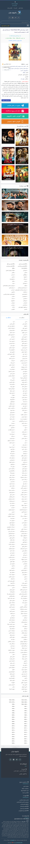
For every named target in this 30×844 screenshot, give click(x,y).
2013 (25, 730)
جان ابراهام (12, 404)
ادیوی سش (24, 337)
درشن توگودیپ (11, 430)
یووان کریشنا (11, 689)
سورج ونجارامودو (23, 510)
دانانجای (12, 427)
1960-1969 (24, 702)
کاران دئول (12, 657)
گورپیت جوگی (24, 682)
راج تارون (12, 449)
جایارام (25, 412)
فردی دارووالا (24, 559)
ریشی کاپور (12, 479)
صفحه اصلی (21, 8)
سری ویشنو (12, 501)
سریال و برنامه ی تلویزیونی (21, 290)
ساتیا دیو (12, 482)
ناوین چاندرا (24, 583)
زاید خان (25, 482)
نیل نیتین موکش (23, 590)
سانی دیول (12, 494)
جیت (13, 421)
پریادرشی (12, 646)
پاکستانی (25, 305)
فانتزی (13, 292)
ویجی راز (12, 609)
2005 (25, 721)
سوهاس (25, 525)
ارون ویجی (24, 348)
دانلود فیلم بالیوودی (23, 825)
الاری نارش (24, 356)
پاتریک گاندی (11, 633)
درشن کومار (24, 432)
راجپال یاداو (12, 458)
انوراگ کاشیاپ (24, 369)
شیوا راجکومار (11, 548)
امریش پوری (24, 363)
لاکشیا (13, 566)
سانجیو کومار (11, 492)
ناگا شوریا (12, 583)
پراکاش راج (12, 644)
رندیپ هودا (24, 473)
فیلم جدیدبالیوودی (25, 836)
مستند (13, 298)
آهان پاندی (12, 324)
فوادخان (25, 564)
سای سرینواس (11, 499)
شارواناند (25, 538)
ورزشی (12, 303)
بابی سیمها (12, 391)
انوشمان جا (12, 369)
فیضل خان (12, 564)
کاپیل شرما (12, 665)
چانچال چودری (24, 652)
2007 (25, 724)
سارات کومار (12, 484)
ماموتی (12, 568)
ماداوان (25, 568)
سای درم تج (24, 499)
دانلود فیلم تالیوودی (9, 825)
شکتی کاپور (24, 546)
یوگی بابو (25, 691)
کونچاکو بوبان (11, 672)
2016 (13, 732)
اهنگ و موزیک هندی (10, 270)
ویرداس (12, 615)
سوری (13, 512)
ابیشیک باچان (24, 330)
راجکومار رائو (24, 460)
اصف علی (25, 354)
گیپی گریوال (24, 687)
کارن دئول (12, 663)
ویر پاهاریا (12, 613)
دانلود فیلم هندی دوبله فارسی (13, 830)
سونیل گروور (11, 523)
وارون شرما (24, 603)
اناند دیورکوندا (24, 367)
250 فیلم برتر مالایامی (22, 266)
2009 (25, 726)
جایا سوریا (12, 410)
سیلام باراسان (24, 533)
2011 (25, 728)
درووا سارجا (12, 434)
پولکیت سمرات (24, 650)
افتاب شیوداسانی (10, 354)
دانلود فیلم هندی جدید (13, 829)
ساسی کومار (24, 486)
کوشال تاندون (11, 667)
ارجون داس (12, 339)
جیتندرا (12, 423)
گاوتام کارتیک (11, 678)
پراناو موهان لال (23, 644)
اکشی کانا (12, 380)
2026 (13, 743)
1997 (25, 713)
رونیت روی (12, 475)
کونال (13, 669)
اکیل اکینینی (11, 382)
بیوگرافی (25, 275)
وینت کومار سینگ (10, 624)
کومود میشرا (24, 669)
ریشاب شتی (24, 479)
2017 (25, 734)
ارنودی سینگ (24, 345)
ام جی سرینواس (23, 360)
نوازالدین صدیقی (11, 585)
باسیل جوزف (11, 393)
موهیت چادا (11, 574)
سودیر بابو (25, 507)
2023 (24, 72)
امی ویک (12, 363)
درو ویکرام (25, 434)
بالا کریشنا (25, 395)
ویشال (25, 618)
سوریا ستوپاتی (11, 514)
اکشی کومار (24, 382)
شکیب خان (12, 546)
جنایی (25, 281)
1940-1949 (24, 700)
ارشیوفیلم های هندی (12, 821)
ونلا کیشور (12, 605)
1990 (13, 704)
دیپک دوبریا (11, 447)
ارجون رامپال (24, 341)
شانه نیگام (12, 540)
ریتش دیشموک (23, 477)
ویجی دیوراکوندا (23, 609)
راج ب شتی (24, 449)
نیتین (13, 587)
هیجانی (25, 303)
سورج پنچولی (11, 510)
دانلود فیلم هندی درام (22, 830)
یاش (13, 687)
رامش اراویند (11, 462)
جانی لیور (25, 406)
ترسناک (25, 279)
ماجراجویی (24, 296)
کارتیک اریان (11, 661)
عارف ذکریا (12, 551)
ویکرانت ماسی (11, 631)
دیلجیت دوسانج (11, 440)
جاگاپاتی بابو (24, 408)
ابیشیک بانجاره (11, 328)
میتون (25, 577)
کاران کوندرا (12, 659)
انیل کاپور (25, 373)
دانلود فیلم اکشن (20, 824)
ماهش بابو (12, 572)
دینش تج (25, 445)
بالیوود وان (12, 12)
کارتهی (25, 661)
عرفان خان (12, 553)
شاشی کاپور (12, 538)
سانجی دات (24, 490)
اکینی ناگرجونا (24, 384)
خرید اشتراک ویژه (4, 26)
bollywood (19, 821)
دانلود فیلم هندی (20, 828)
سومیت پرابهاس (11, 516)
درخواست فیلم (25, 788)
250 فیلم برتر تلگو (10, 264)
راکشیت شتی (11, 469)
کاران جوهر (24, 657)
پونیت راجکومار (11, 650)
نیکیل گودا (12, 592)
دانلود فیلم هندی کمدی (20, 833)
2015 (25, 732)
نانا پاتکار (12, 579)
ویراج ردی (24, 615)
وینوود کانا (25, 626)
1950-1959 (11, 700)
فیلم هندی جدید (23, 837)
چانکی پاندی (11, 652)
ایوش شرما (24, 389)
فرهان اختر (24, 561)
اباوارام (25, 326)
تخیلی (13, 277)
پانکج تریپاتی (24, 637)
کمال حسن (24, 667)
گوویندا (13, 682)
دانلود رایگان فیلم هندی (8, 823)
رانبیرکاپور (12, 464)
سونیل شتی (24, 523)
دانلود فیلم (25, 824)
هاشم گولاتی (11, 596)
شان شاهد (24, 540)
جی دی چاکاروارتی (23, 421)
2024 (13, 741)
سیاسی (12, 290)
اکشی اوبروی (24, 380)
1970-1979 (11, 702)
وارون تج (25, 600)
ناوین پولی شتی (11, 581)
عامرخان (25, 553)
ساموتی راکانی (24, 488)
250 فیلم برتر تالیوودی (24, 810)
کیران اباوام (12, 674)
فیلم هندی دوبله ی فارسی (8, 294)
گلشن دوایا (24, 680)
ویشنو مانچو (11, 620)
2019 (25, 736)
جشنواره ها (12, 279)
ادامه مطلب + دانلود (6, 100)
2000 (13, 715)
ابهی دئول (25, 328)
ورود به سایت (14, 3)
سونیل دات (12, 520)
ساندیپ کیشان (24, 494)
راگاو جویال (24, 471)
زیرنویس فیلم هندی (20, 834)
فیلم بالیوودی (14, 834)
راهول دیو (25, 466)
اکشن (25, 66)
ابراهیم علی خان (11, 326)
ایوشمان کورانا (11, 389)
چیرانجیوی (24, 654)
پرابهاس (25, 639)
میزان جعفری (11, 577)
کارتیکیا (25, 663)
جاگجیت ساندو (11, 408)
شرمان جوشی (24, 544)
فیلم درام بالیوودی (13, 836)
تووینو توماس (24, 404)
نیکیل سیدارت (24, 592)
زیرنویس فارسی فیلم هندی (16, 66)
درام (22, 66)
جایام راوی (12, 412)
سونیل (25, 520)
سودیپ (12, 507)
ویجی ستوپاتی (24, 611)
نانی (26, 581)
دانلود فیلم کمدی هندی (11, 833)
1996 (13, 711)
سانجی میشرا (11, 490)
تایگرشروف (12, 399)
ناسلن (25, 579)
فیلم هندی (24, 294)
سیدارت (25, 527)
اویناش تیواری (11, 376)
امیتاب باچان (11, 365)
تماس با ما (15, 8)
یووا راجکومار (24, 689)
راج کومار (25, 453)
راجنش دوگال (24, 456)
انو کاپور (12, 367)
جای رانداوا (24, 410)
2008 (13, 724)
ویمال (25, 624)
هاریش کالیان (24, 596)
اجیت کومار (12, 332)
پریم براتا (12, 648)
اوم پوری (25, 376)
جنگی (13, 281)
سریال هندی (16, 68)
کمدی (22, 70)
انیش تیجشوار (11, 371)
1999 (25, 715)
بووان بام (22, 79)
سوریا (25, 514)
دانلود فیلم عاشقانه (8, 826)
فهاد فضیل (12, 561)
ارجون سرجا (12, 341)
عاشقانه (25, 292)
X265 (13, 268)
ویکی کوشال (24, 633)
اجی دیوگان (24, 332)
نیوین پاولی (12, 590)
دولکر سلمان (24, 438)
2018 (13, 734)
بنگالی (13, 272)
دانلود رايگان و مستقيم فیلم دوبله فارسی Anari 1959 (16, 822)
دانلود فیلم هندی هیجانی (12, 832)
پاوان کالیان (12, 637)
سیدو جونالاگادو (23, 531)
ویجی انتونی (11, 607)
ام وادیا (12, 360)
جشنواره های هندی (24, 804)
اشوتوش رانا (11, 350)
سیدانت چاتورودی (10, 527)
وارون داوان (12, 600)
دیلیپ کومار (11, 443)
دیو (13, 445)
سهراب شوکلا (24, 505)
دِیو (26, 440)
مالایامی (25, 298)
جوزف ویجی (24, 417)
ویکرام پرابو (12, 628)
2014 (13, 730)
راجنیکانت (12, 456)
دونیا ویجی (12, 438)
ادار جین (25, 335)
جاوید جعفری (11, 406)
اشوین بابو (12, 352)
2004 (13, 719)
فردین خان (12, 559)
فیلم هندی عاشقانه (17, 837)
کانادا (13, 307)
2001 (25, 717)
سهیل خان (12, 505)
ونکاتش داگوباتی (23, 607)
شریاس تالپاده (11, 544)
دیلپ (25, 443)
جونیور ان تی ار (23, 419)
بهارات (13, 395)
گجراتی (12, 309)
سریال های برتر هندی (24, 68)
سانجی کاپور (24, 492)
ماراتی (13, 296)
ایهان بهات (12, 386)
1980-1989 (24, 704)
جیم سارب (25, 425)
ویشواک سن (11, 622)
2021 (25, 739)
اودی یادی (12, 373)
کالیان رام (25, 665)
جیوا (26, 427)
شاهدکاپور (25, 542)
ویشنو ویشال (24, 622)
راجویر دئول (24, 458)
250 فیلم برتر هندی (10, 266)
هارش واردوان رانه (10, 594)
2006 (13, 721)
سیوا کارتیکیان (11, 533)
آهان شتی (24, 324)
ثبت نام (13, 5)
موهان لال (25, 574)
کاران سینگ (24, 659)
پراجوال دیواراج (24, 641)
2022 (13, 739)
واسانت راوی (11, 603)
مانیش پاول (24, 572)
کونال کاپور (24, 672)
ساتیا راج (25, 484)
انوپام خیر (25, 371)
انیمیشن (25, 270)
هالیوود (12, 301)
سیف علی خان (11, 531)
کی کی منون (24, 674)
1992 (13, 706)
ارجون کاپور (24, 343)
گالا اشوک (12, 676)
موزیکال (25, 301)
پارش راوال (12, 635)
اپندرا (13, 378)
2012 (13, 728)
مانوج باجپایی (24, 570)
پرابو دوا (12, 639)
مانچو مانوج (12, 570)
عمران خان (24, 557)
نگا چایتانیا (25, 587)
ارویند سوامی (11, 348)
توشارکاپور (12, 402)
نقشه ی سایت (9, 8)
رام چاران (25, 462)
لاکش (25, 566)
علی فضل (12, 555)
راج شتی (25, 451)
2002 (13, 717)
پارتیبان (25, 635)
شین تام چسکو (24, 548)
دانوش (25, 430)
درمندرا (12, 432)
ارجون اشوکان (24, 339)
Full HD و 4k (24, 268)
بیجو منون (24, 399)
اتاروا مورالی (11, 330)
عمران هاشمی (11, 557)
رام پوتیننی (12, 460)
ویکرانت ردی (24, 631)
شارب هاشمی (11, 536)
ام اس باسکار (11, 358)
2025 (25, 743)
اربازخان (12, 337)
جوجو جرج (12, 415)
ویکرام (25, 628)
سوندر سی (24, 518)
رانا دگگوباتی (24, 464)
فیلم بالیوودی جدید (8, 834)
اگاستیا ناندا (12, 384)
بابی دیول (25, 391)
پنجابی (12, 305)
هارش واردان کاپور (23, 594)
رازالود (25, 285)
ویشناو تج (12, 618)
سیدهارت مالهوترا (10, 529)
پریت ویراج (24, 648)
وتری (26, 605)
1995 (25, 711)
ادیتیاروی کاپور (11, 335)
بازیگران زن (8, 317)
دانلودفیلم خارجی (15, 826)
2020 (13, 736)
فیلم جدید (3, 834)
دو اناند (25, 436)
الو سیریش (24, 358)
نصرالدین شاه (24, 585)
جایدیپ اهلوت (24, 415)
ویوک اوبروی (11, 626)
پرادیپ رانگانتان (11, 641)
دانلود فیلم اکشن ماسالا (13, 824)
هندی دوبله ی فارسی (24, 800)
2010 (13, 726)
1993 (25, 708)
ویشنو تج (25, 620)
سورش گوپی (24, 512)
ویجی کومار (12, 611)
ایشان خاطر (24, 386)
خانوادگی (25, 283)
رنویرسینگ (12, 473)
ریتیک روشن (11, 477)
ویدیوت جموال (24, 613)
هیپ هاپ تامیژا (11, 598)
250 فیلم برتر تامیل (23, 264)
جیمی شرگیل (11, 425)
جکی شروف (12, 419)
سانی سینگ (24, 497)
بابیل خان (25, 393)
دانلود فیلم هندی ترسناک (22, 829)
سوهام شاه (12, 525)
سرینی (25, 503)
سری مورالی (24, 501)
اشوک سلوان (24, 352)
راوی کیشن (24, 469)
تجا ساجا (25, 402)
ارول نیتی (12, 345)
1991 (25, 706)
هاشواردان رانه (24, 598)
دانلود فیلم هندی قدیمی (21, 832)
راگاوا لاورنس (11, 471)
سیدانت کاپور (24, 529)
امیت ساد (25, 365)
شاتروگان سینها (24, 536)
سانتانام (12, 488)
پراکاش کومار (24, 646)
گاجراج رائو (24, 676)
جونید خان (12, 417)
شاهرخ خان (12, 542)
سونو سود (12, 518)
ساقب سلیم (12, 486)
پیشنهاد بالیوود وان (22, 307)
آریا (13, 322)
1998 (13, 713)
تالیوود (25, 277)
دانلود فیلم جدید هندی (22, 826)
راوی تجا (12, 466)
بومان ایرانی (24, 397)
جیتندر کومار (24, 423)
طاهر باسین (24, 551)
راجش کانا (12, 453)
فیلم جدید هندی (19, 836)
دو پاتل (12, 436)
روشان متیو (24, 475)
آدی (26, 322)
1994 (13, 708)
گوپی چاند (25, 685)
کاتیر (13, 654)
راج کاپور (12, 451)
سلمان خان (12, 503)
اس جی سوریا (24, 350)
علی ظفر (25, 555)
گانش (25, 678)
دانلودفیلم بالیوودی (16, 825)
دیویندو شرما (24, 447)
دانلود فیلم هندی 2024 (13, 828)
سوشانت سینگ (24, 516)
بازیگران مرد (21, 317)
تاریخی (12, 275)
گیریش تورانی (11, 685)
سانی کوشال (11, 497)
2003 (25, 719)
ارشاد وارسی (11, 343)
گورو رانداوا (12, 680)
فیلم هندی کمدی (10, 837)
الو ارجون (12, 356)
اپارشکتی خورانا (24, 378)
